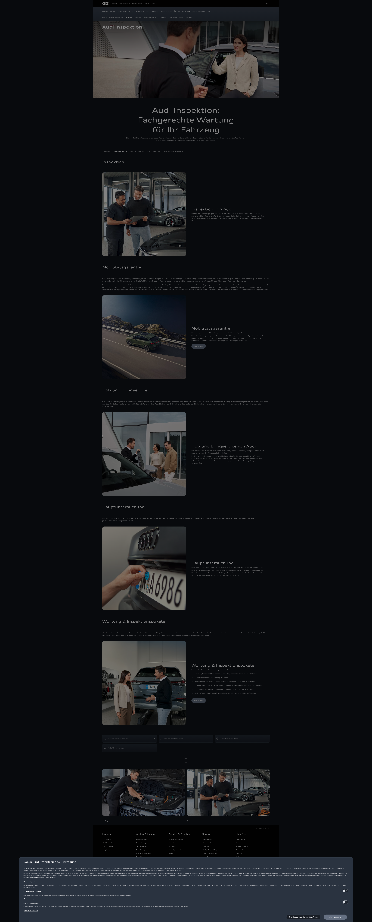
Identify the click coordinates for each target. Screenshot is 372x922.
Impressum (53, 877)
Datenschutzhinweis (39, 877)
